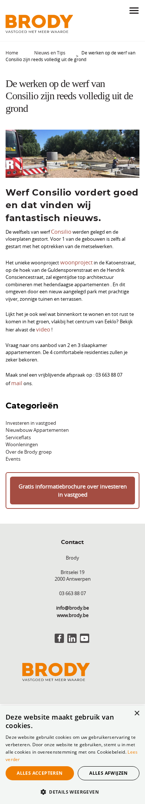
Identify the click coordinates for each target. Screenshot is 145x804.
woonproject (74, 260)
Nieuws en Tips (49, 53)
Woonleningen (22, 440)
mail (133, 371)
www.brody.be (72, 608)
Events (13, 454)
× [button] (136, 713)
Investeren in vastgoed (31, 418)
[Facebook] (59, 631)
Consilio (59, 230)
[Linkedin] (72, 631)
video (42, 326)
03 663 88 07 (72, 586)
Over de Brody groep (29, 447)
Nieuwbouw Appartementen (37, 425)
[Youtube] (84, 631)
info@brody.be (72, 601)
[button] (72, 791)
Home (12, 53)
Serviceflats (18, 433)
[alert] (72, 754)
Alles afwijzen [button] (108, 773)
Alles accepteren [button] (39, 773)
